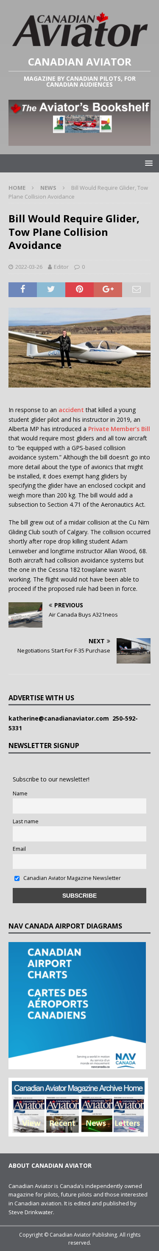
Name (20, 793)
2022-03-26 (28, 266)
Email (19, 848)
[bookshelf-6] (79, 141)
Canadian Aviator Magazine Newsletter (71, 878)
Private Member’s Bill (119, 429)
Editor (61, 266)
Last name (26, 821)
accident (71, 410)
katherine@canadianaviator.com (60, 718)
